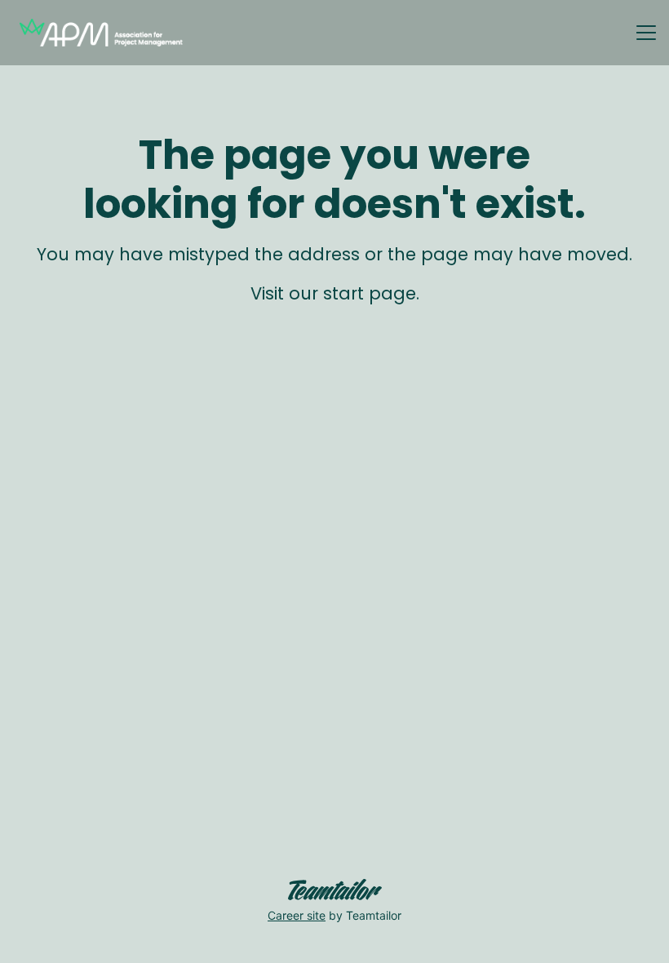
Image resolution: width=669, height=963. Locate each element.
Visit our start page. (334, 293)
